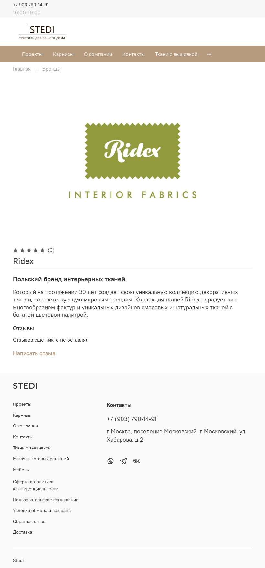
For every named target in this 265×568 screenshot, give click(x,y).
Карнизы (63, 54)
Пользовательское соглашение (46, 500)
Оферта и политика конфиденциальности (35, 485)
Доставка (22, 532)
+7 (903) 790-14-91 (131, 419)
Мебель (21, 469)
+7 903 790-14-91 (30, 4)
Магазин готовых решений (41, 458)
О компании (98, 54)
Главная (22, 68)
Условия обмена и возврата (42, 510)
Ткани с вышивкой (176, 54)
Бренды (51, 68)
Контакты (133, 54)
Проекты (32, 54)
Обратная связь (29, 521)
